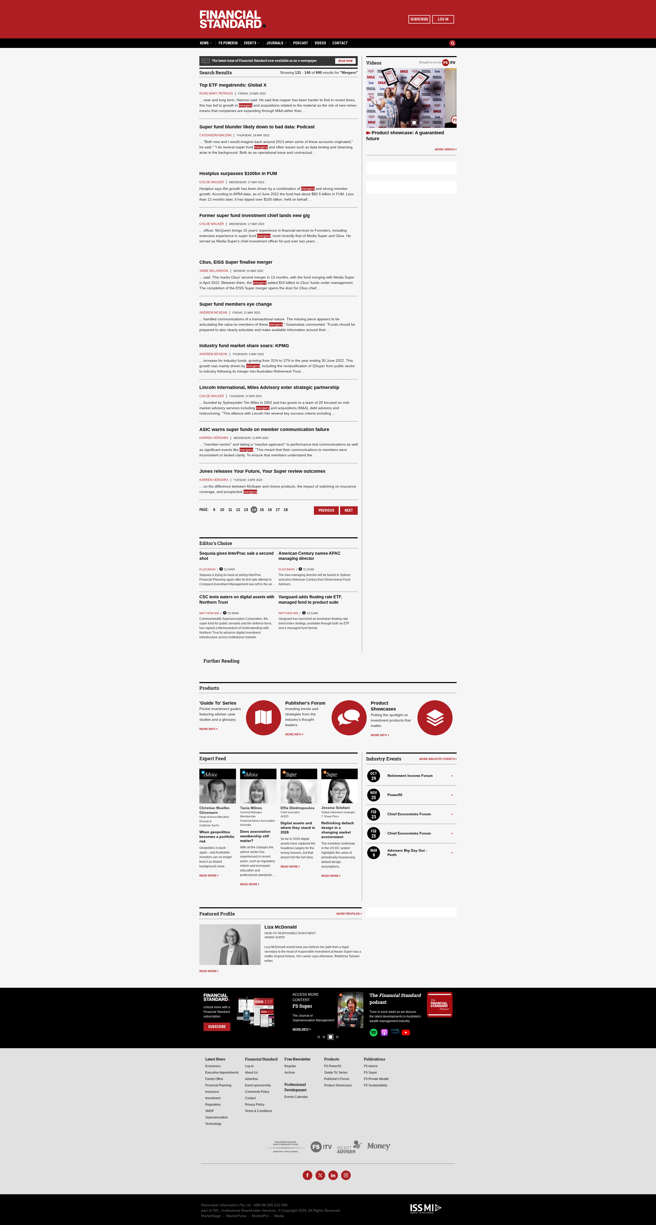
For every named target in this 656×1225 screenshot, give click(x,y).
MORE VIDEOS (445, 149)
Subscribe (419, 19)
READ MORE (208, 875)
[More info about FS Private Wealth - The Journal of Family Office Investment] (350, 1010)
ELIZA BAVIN (207, 569)
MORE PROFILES (348, 913)
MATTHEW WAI (209, 613)
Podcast (300, 43)
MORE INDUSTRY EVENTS (437, 758)
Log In (443, 19)
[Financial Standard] (233, 19)
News (204, 43)
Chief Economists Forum (409, 814)
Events (250, 43)
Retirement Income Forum (410, 776)
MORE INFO (207, 728)
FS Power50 (228, 43)
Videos (320, 43)
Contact (340, 43)
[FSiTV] (448, 62)
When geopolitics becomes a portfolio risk (216, 836)
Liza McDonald (280, 927)
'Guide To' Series (217, 703)
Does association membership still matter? (255, 836)
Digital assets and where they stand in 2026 (298, 827)
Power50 (394, 795)
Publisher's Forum (305, 703)
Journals (275, 43)
